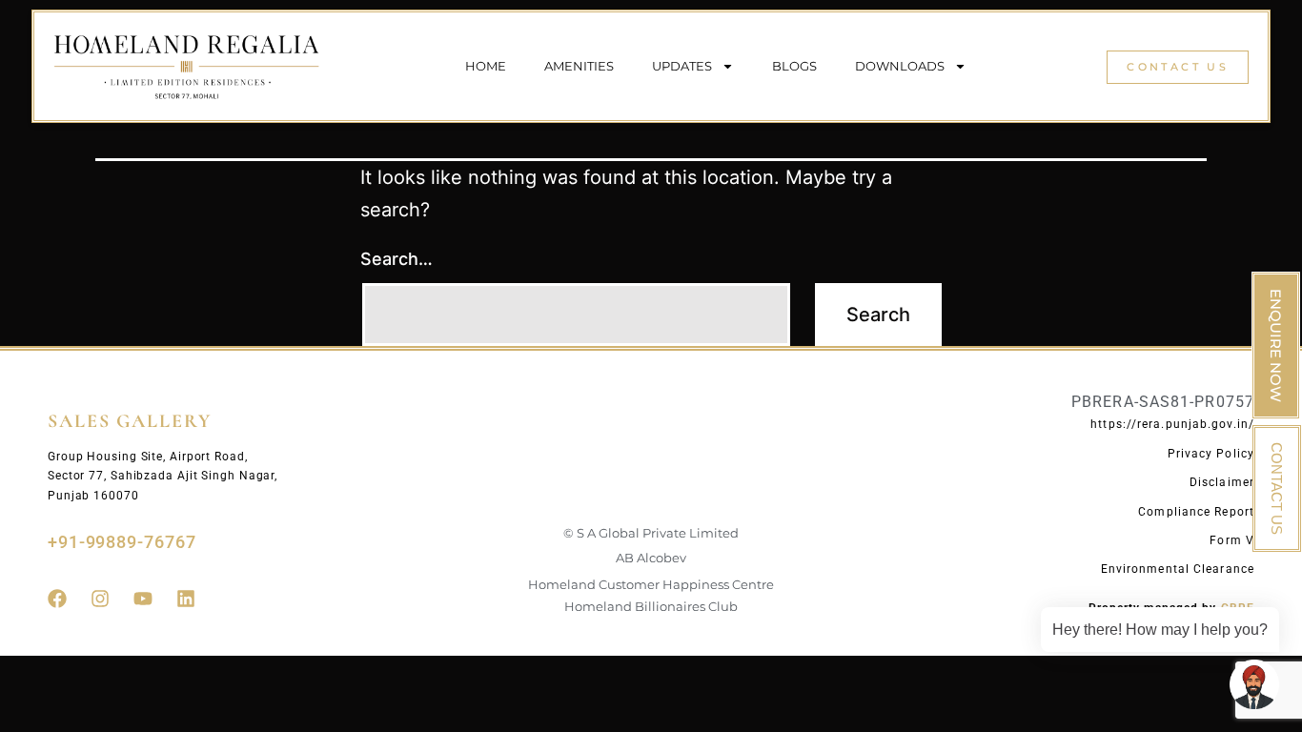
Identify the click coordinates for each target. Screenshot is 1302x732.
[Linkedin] (186, 599)
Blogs (794, 65)
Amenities (579, 65)
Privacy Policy (1211, 453)
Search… (396, 259)
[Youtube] (143, 599)
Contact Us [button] (1178, 66)
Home (485, 65)
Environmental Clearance (1177, 569)
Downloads (900, 65)
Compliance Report (1196, 511)
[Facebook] (57, 599)
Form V (1232, 540)
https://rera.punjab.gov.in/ (1172, 424)
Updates (682, 65)
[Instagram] (100, 599)
